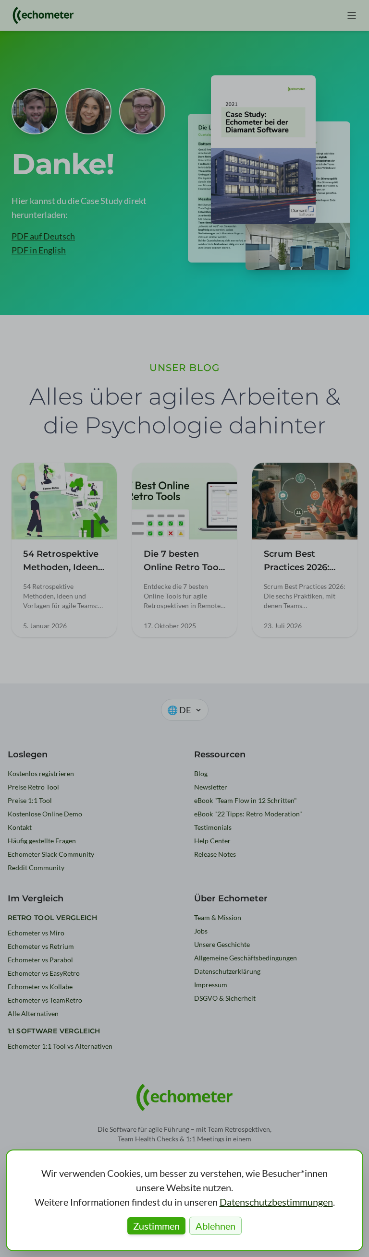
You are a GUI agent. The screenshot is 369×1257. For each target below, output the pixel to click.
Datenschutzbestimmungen (276, 1202)
